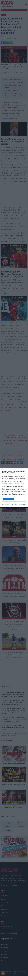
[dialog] (14, 488)
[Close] (24, 471)
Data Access (14, 504)
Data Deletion (5, 504)
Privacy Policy (22, 504)
